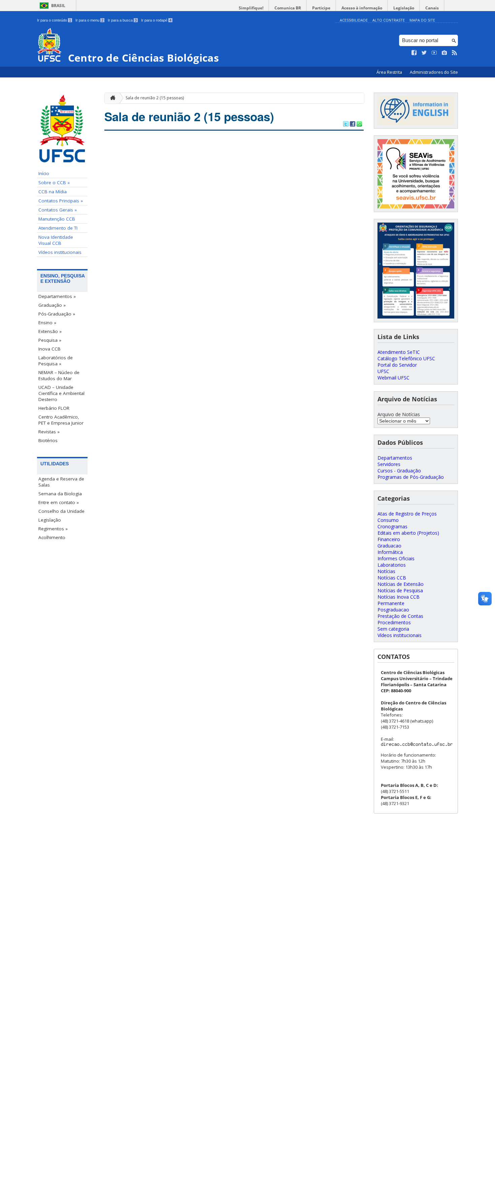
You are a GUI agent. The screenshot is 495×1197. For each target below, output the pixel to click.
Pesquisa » (49, 340)
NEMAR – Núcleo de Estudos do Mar (58, 375)
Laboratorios (391, 565)
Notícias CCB (391, 577)
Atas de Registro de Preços (407, 513)
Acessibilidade (354, 20)
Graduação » (52, 305)
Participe (321, 8)
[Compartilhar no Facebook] (352, 124)
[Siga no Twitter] (424, 53)
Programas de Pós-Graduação (410, 477)
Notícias (386, 571)
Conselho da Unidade (61, 511)
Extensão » (50, 331)
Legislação (403, 8)
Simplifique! (251, 8)
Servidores (388, 464)
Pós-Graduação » (56, 314)
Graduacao (389, 545)
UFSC (383, 371)
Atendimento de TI (57, 228)
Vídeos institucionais (59, 252)
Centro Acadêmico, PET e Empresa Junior (61, 420)
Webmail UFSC (393, 377)
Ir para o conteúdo (54, 20)
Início (43, 173)
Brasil (58, 5)
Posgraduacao (393, 609)
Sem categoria (393, 629)
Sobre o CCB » (54, 182)
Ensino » (47, 323)
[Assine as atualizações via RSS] (454, 53)
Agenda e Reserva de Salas (61, 482)
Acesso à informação (361, 8)
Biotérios (48, 440)
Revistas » (49, 432)
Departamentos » (57, 296)
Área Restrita (389, 72)
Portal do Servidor (397, 365)
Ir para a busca (122, 20)
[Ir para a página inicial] (111, 98)
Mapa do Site (422, 20)
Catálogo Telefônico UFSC (406, 358)
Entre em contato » (58, 502)
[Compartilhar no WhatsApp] (359, 124)
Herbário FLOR (53, 408)
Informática (390, 552)
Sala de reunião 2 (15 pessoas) (155, 98)
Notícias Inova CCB (398, 597)
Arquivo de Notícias (398, 414)
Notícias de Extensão (400, 584)
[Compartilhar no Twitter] (346, 124)
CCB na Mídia (52, 192)
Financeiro (388, 539)
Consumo (388, 520)
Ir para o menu (89, 20)
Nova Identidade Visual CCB (55, 240)
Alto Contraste (388, 20)
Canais (432, 8)
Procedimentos (394, 622)
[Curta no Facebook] (414, 53)
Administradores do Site (434, 72)
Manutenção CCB (56, 219)
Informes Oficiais (396, 558)
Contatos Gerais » (57, 210)
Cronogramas (392, 526)
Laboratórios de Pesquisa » (55, 361)
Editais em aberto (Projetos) (408, 533)
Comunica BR (287, 8)
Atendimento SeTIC (398, 352)
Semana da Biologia (60, 494)
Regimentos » (53, 529)
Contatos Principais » (60, 201)
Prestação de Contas (400, 616)
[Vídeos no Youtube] (434, 53)
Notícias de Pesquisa (400, 590)
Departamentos (394, 458)
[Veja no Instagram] (444, 53)
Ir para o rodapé (156, 20)
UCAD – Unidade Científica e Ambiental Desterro (61, 393)
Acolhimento (51, 537)
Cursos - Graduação (399, 470)
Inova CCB (49, 349)
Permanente (390, 603)
